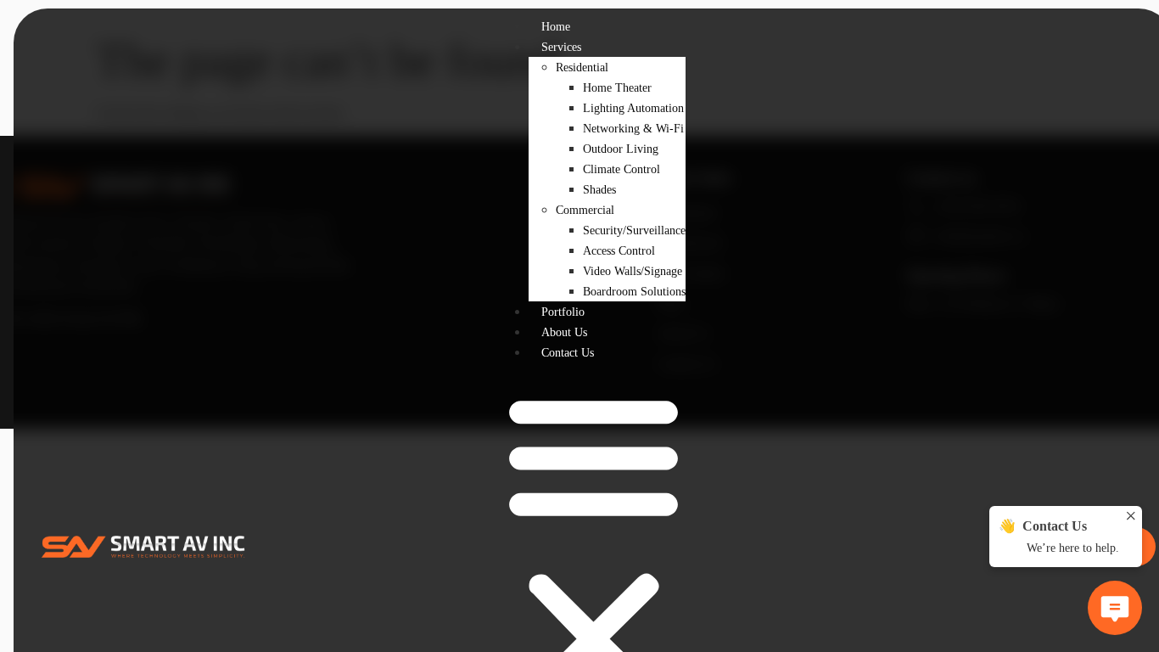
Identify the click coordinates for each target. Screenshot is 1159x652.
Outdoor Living (620, 149)
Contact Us (567, 352)
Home (555, 26)
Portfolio (563, 312)
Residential (582, 67)
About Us (564, 332)
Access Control (619, 250)
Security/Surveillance (634, 230)
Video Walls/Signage (632, 271)
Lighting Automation (633, 108)
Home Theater (617, 88)
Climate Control (621, 169)
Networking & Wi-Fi (633, 128)
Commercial (585, 210)
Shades (599, 189)
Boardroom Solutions (634, 291)
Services (561, 47)
